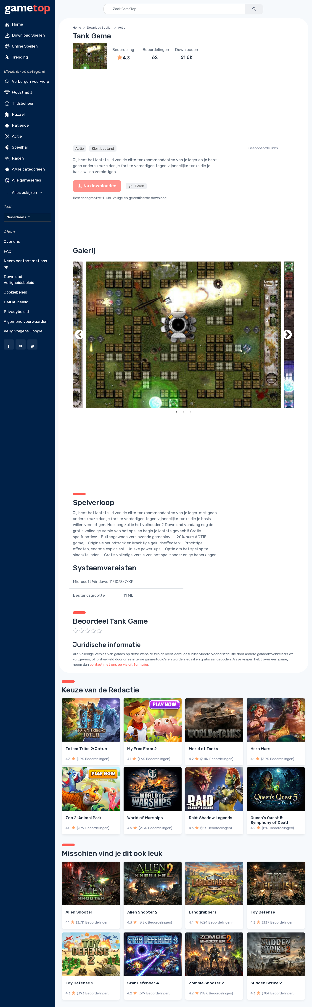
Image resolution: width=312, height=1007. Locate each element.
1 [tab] (176, 412)
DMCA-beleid (16, 302)
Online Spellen (24, 46)
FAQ (7, 251)
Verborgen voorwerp (30, 81)
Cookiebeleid (15, 292)
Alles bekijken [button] (22, 192)
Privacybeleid (16, 311)
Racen (17, 158)
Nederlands (17, 217)
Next (287, 335)
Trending (19, 57)
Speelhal (19, 147)
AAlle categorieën (28, 169)
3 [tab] (190, 412)
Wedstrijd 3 (22, 92)
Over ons (12, 241)
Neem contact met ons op (25, 264)
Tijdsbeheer (22, 103)
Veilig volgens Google (23, 331)
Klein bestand (103, 149)
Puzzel (18, 114)
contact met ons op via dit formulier (119, 664)
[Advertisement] (183, 107)
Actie (16, 136)
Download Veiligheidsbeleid (19, 279)
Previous (80, 335)
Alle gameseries (26, 180)
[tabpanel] (183, 335)
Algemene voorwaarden (26, 321)
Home (17, 24)
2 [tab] (183, 412)
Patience (20, 125)
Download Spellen (28, 35)
